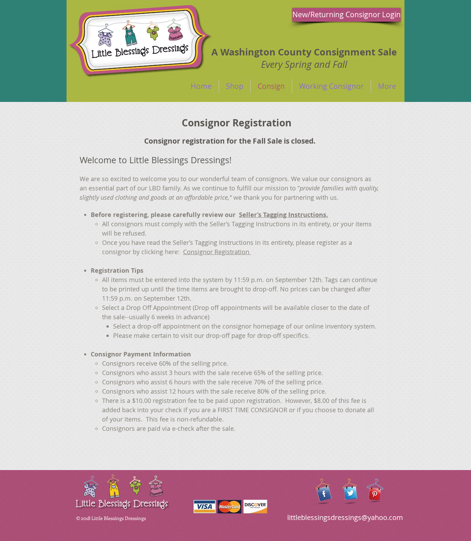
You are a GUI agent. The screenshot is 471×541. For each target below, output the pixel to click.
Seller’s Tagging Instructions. (283, 214)
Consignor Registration (217, 252)
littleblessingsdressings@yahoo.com (345, 517)
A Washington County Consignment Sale (304, 51)
